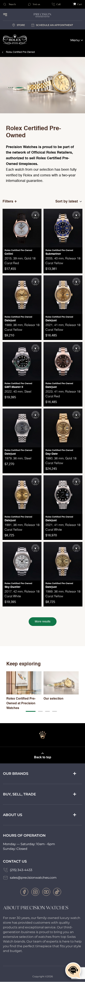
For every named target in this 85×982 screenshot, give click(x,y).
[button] (31, 711)
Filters (8, 201)
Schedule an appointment (54, 25)
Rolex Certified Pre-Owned (20, 52)
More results (42, 621)
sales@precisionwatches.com (33, 877)
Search (12, 4)
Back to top (42, 757)
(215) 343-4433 (21, 870)
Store (21, 25)
